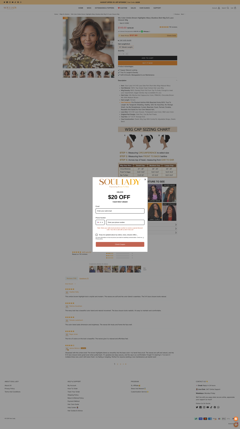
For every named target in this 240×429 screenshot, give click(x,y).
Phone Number (101, 218)
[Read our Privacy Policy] (143, 238)
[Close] (145, 179)
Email (97, 206)
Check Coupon (120, 244)
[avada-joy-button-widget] (236, 419)
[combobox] (100, 222)
